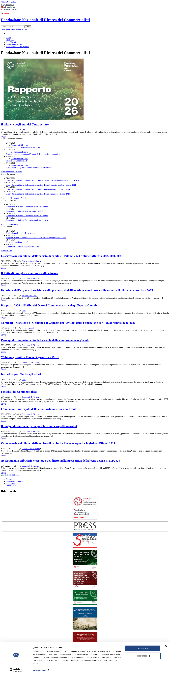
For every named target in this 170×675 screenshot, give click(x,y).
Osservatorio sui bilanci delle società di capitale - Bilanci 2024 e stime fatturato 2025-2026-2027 (43, 180)
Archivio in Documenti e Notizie (14, 198)
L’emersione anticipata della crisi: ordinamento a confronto (29, 167)
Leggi (3, 136)
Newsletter (10, 479)
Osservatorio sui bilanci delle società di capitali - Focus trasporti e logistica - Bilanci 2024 (41, 185)
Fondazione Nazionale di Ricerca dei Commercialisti (45, 20)
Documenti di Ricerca (19, 145)
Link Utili (31, 29)
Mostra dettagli (39, 670)
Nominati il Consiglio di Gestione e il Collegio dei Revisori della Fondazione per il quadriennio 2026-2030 (68, 322)
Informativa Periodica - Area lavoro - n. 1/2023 (24, 211)
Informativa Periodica (14, 481)
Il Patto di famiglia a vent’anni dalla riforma (23, 147)
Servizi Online (11, 486)
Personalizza (141, 656)
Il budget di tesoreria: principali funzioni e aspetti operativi (39, 426)
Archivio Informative (9, 224)
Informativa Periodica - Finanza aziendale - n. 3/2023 (27, 207)
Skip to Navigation (8, 2)
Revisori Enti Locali (29, 296)
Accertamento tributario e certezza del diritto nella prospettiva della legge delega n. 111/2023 (60, 460)
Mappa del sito (21, 29)
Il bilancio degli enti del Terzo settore (25, 124)
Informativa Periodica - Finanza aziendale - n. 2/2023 (27, 216)
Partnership (10, 483)
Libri (23, 130)
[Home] (13, 14)
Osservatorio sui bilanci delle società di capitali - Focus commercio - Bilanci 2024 (38, 189)
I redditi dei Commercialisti (16, 161)
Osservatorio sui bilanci (31, 261)
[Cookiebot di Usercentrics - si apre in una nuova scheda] (16, 670)
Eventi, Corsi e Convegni (31, 362)
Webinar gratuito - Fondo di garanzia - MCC (30, 357)
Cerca (28, 27)
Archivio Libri (6, 251)
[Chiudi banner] (166, 646)
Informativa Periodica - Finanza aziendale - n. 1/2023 (27, 220)
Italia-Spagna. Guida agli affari (18, 242)
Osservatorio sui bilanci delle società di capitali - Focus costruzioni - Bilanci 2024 (38, 194)
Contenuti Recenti (8, 29)
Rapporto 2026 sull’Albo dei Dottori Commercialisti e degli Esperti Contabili (36, 238)
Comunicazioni (28, 328)
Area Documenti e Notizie (11, 172)
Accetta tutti (143, 648)
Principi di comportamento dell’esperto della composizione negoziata (33, 154)
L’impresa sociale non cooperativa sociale (22, 246)
